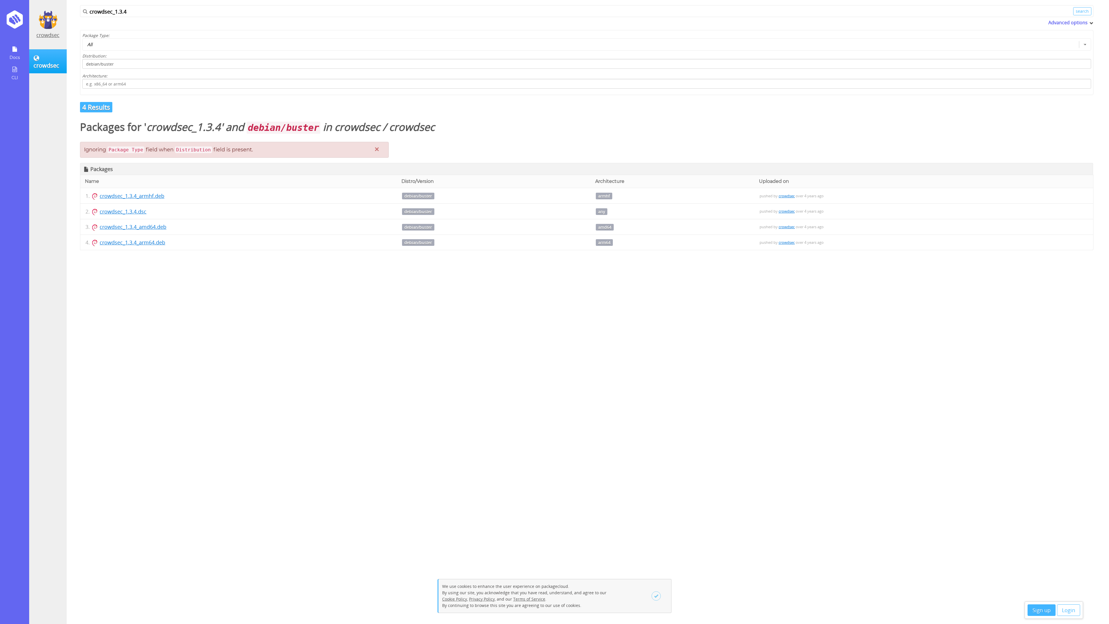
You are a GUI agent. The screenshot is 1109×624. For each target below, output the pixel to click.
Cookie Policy (454, 599)
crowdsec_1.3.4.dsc (123, 211)
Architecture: (94, 76)
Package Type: (95, 35)
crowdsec (47, 34)
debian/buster (418, 196)
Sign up (1041, 610)
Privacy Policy (482, 599)
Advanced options (1068, 22)
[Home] (14, 21)
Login (1068, 610)
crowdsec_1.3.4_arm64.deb (132, 242)
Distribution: (94, 56)
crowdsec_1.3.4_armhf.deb (132, 195)
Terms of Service (529, 599)
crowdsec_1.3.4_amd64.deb (133, 226)
